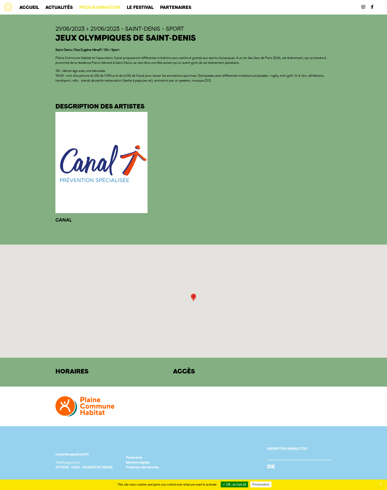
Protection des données (142, 467)
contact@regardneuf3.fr (72, 454)
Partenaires (134, 458)
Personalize (260, 484)
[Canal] (101, 162)
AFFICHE (62, 467)
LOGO (75, 467)
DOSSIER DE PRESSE (98, 467)
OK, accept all (235, 484)
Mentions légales (138, 462)
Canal (63, 220)
